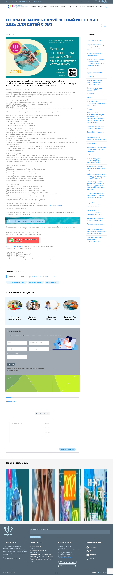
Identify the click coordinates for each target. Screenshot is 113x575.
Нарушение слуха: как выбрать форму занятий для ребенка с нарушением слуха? (96, 47)
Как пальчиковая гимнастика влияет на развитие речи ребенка (95, 212)
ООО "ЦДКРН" (11, 572)
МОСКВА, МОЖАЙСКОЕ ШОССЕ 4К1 (44, 277)
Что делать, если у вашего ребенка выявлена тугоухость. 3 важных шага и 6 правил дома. (96, 62)
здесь (27, 215)
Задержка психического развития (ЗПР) (95, 89)
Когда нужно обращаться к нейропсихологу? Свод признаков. (96, 149)
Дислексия (90, 77)
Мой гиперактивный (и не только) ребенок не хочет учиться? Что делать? (96, 176)
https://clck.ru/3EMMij (13, 246)
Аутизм (89, 109)
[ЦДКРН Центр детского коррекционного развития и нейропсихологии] (17, 7)
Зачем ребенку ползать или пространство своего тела (96, 168)
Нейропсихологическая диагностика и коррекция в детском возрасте (96, 232)
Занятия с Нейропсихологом (14, 318)
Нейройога (91, 143)
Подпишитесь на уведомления (39, 529)
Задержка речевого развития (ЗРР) (94, 54)
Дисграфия (90, 94)
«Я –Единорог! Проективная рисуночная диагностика (96, 103)
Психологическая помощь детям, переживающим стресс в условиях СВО (96, 71)
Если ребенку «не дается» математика (95, 133)
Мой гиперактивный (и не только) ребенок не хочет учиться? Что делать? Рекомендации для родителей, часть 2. (96, 159)
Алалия (89, 98)
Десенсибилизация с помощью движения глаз (96, 139)
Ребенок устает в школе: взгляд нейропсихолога (95, 127)
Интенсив (11, 401)
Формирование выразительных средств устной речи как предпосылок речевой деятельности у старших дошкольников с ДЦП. (95, 117)
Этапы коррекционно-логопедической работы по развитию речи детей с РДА (96, 196)
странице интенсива (54, 205)
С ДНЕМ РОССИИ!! (35, 547)
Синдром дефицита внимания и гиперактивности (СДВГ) (95, 239)
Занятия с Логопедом (32, 318)
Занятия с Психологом (51, 318)
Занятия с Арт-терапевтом (70, 318)
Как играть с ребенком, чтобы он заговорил (95, 219)
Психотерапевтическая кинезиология (95, 225)
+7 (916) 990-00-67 (38, 2)
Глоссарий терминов (94, 40)
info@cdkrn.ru (66, 556)
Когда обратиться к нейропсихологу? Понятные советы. (94, 205)
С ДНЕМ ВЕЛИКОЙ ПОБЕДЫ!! (38, 550)
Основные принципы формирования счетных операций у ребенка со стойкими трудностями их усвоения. (96, 185)
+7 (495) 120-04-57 (23, 2)
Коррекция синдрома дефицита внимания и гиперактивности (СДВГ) (95, 82)
